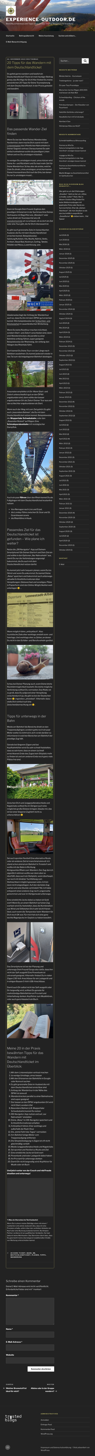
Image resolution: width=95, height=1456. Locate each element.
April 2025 (63, 291)
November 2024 (65, 309)
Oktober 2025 (64, 267)
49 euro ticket (18, 1253)
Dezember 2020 (65, 513)
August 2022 (64, 420)
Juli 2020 (62, 536)
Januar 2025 (64, 304)
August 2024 (64, 318)
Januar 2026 (64, 254)
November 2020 (65, 517)
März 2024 (63, 337)
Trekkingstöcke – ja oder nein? (71, 81)
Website (10, 1355)
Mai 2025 (63, 286)
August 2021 (64, 476)
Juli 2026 (62, 235)
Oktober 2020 (65, 522)
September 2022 (66, 415)
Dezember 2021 (65, 457)
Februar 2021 (64, 503)
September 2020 (66, 527)
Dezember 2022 (65, 402)
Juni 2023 (63, 374)
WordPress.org (47, 1434)
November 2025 (65, 263)
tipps (43, 1255)
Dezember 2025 (65, 258)
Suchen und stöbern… (67, 36)
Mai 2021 (63, 490)
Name (9, 1329)
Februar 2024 (64, 341)
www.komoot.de (14, 221)
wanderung (16, 1257)
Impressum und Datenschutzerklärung (56, 1447)
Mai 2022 (63, 434)
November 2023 (65, 351)
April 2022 (63, 439)
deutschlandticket (21, 1255)
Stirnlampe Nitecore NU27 (69, 126)
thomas (34, 59)
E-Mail (61, 564)
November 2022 (65, 406)
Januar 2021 (64, 508)
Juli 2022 (62, 425)
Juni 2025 (63, 281)
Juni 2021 (63, 485)
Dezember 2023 (65, 346)
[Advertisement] (30, 1197)
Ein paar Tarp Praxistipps (69, 85)
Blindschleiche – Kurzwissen (70, 76)
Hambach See (64, 121)
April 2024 (63, 332)
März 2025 (63, 295)
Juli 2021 (62, 480)
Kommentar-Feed (48, 1429)
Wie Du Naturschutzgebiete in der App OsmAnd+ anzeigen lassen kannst (72, 148)
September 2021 (65, 471)
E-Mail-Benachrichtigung (16, 42)
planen (35, 1255)
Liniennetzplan (14, 145)
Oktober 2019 (64, 550)
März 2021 (63, 499)
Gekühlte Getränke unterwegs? (71, 112)
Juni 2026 (63, 240)
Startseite (10, 36)
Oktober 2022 (64, 411)
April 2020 (63, 541)
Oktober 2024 (64, 314)
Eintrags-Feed (46, 1424)
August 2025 (64, 272)
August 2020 (64, 531)
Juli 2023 (62, 369)
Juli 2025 (62, 277)
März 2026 (63, 249)
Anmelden (45, 1420)
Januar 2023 (64, 397)
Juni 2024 (63, 323)
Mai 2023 (63, 378)
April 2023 (63, 383)
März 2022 (63, 443)
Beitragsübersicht (26, 36)
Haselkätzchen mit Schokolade (71, 117)
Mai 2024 (63, 328)
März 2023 (63, 388)
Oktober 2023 (64, 355)
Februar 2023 (64, 392)
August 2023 (64, 365)
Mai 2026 (63, 244)
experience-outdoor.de (41, 19)
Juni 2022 (63, 429)
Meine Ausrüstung (46, 36)
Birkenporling (80, 140)
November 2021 (65, 462)
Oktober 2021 (64, 466)
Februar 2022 (64, 448)
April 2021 (63, 494)
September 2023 (66, 360)
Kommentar (12, 1295)
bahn (29, 1253)
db (34, 1253)
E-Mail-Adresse (14, 1342)
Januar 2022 (64, 453)
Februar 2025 (64, 300)
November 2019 (65, 545)
